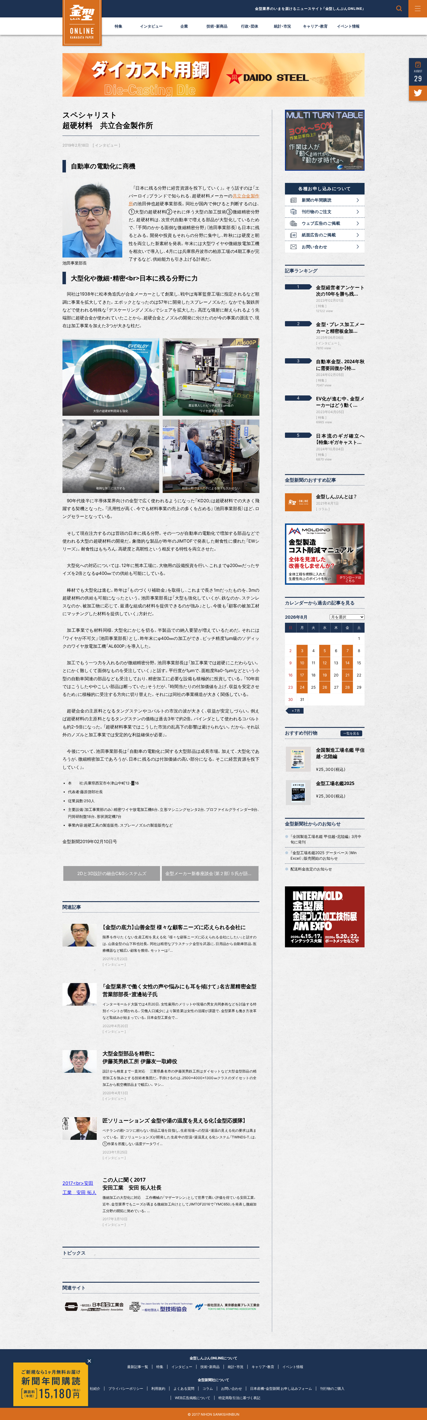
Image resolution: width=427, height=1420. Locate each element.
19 (325, 675)
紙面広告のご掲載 (319, 234)
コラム (323, 509)
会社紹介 (93, 1388)
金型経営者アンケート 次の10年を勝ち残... (340, 290)
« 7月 (296, 710)
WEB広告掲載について (192, 1398)
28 (347, 687)
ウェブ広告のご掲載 (321, 223)
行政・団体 (249, 26)
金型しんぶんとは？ (336, 496)
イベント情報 (348, 26)
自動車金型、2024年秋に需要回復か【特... (340, 364)
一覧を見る (351, 733)
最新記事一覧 (137, 1367)
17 (302, 675)
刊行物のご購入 (332, 1388)
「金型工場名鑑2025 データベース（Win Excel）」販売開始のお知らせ (323, 855)
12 (325, 662)
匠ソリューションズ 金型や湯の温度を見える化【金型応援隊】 (174, 1120)
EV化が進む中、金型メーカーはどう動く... (340, 401)
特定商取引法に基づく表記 (239, 1398)
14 (347, 662)
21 (347, 675)
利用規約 (158, 1388)
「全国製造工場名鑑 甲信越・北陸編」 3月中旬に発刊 (325, 839)
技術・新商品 (217, 26)
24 (302, 687)
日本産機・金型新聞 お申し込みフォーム (281, 1388)
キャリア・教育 (315, 26)
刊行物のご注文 (317, 211)
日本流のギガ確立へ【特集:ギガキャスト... (340, 439)
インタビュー (151, 26)
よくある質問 (183, 1388)
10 (302, 662)
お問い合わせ (314, 246)
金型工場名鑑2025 (335, 783)
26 (324, 687)
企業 (184, 26)
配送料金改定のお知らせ (311, 869)
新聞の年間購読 (317, 199)
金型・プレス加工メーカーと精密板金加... (340, 327)
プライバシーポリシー (125, 1388)
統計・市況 (282, 26)
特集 (118, 26)
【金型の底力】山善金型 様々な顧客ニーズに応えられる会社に (174, 927)
